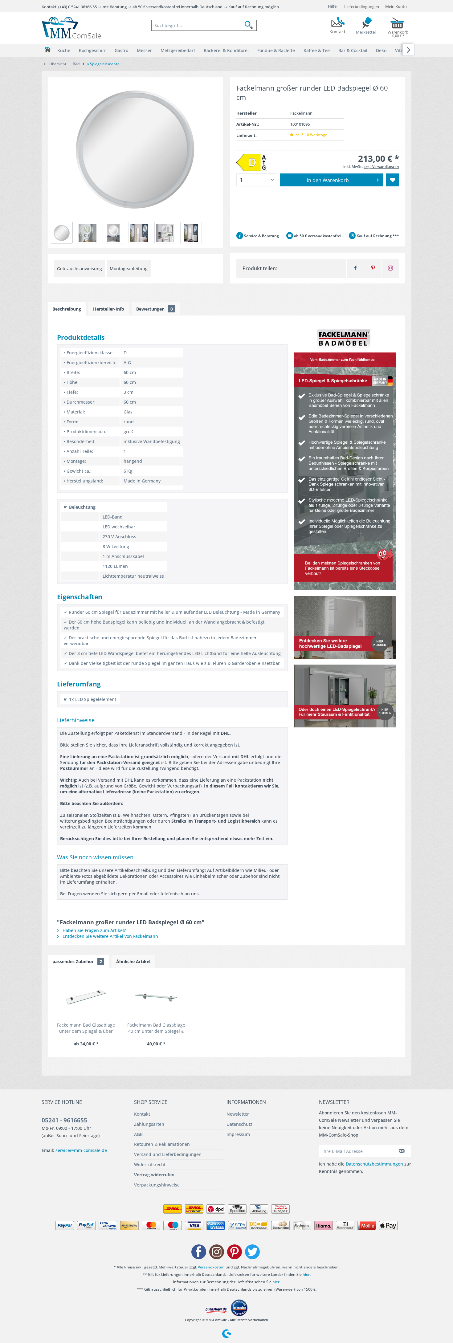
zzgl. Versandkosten (381, 166)
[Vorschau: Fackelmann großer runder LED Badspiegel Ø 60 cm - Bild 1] (87, 232)
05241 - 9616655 (64, 1120)
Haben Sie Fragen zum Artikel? (93, 930)
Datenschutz (239, 1124)
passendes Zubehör (77, 961)
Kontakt (142, 1114)
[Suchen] (250, 25)
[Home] (48, 50)
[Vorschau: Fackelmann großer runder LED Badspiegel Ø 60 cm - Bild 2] (113, 232)
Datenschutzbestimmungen (374, 1164)
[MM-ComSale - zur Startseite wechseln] (71, 28)
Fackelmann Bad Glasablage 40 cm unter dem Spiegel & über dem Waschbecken (156, 1028)
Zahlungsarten (149, 1124)
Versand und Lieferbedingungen (168, 1154)
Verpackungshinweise (157, 1185)
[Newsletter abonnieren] (402, 1151)
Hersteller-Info (108, 309)
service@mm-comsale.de (81, 1150)
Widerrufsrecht (149, 1164)
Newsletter (237, 1114)
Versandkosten (211, 1267)
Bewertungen (154, 309)
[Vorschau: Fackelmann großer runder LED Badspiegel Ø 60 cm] (61, 232)
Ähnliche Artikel (133, 961)
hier (306, 1274)
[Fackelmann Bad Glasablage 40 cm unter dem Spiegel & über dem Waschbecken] (156, 997)
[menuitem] (204, 25)
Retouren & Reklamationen (162, 1144)
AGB (138, 1134)
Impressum (238, 1134)
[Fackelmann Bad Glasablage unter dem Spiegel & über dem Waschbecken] (85, 997)
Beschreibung (66, 309)
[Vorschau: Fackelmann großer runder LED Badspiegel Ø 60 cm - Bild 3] (139, 232)
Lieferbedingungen (361, 6)
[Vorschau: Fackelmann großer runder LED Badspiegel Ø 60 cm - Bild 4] (165, 232)
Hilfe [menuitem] (332, 6)
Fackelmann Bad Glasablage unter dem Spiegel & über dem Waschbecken (86, 1028)
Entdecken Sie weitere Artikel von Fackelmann (109, 936)
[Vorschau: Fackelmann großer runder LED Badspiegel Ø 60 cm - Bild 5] (191, 232)
